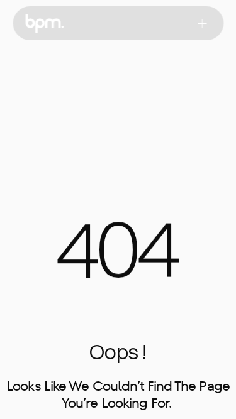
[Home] (44, 23)
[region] (118, 257)
